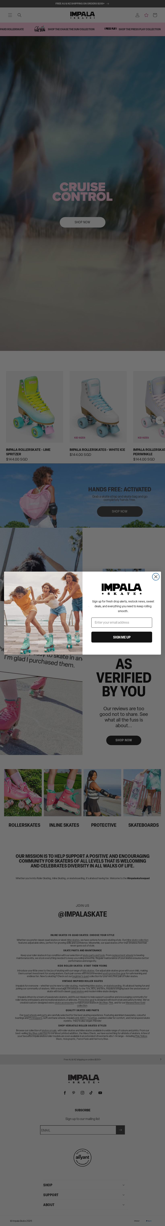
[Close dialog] (155, 576)
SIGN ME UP (122, 637)
